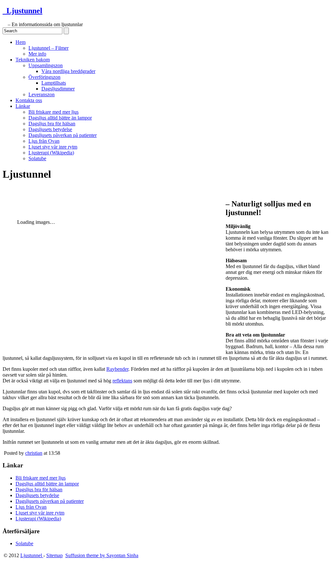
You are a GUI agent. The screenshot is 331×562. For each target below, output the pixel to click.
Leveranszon (41, 94)
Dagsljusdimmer (58, 88)
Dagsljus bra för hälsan (51, 123)
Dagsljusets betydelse (50, 129)
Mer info (37, 54)
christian (33, 453)
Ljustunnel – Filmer (48, 48)
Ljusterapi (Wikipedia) (51, 152)
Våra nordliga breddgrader (68, 71)
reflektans (122, 380)
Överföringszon (44, 77)
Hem (21, 42)
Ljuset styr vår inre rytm (52, 147)
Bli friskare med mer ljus (53, 112)
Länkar (23, 106)
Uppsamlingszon (45, 65)
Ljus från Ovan (43, 141)
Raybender (117, 369)
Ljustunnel (22, 10)
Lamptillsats (53, 83)
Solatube (37, 158)
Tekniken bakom (33, 59)
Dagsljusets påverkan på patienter (62, 135)
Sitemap (54, 555)
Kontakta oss (29, 100)
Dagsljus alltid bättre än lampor (60, 117)
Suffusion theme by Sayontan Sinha (101, 555)
